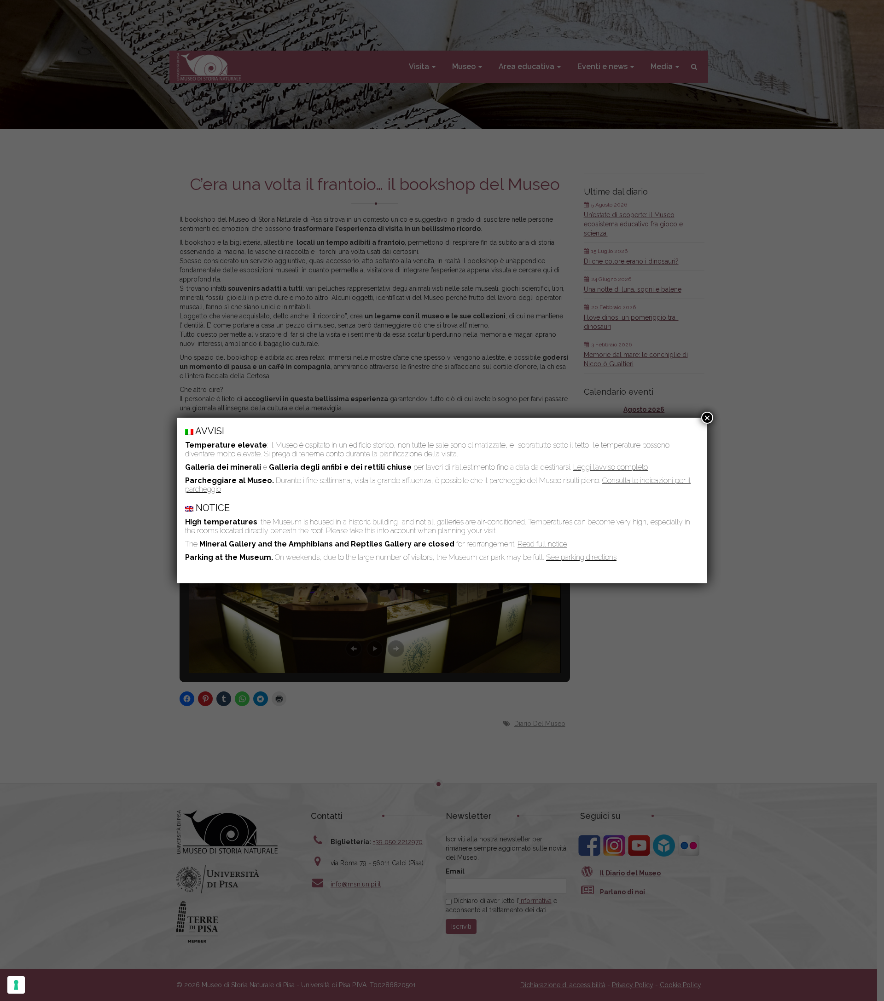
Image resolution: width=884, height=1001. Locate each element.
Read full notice (542, 544)
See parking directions (581, 557)
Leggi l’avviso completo (610, 467)
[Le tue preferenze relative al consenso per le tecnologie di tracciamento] (16, 985)
